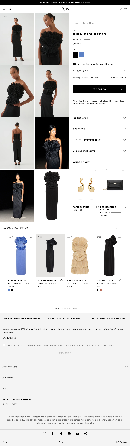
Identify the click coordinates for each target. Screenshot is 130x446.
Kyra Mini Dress (77, 280)
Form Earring (81, 207)
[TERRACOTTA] (101, 290)
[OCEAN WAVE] (81, 54)
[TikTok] (60, 433)
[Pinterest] (69, 433)
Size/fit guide (118, 77)
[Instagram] (44, 433)
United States (10, 404)
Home (75, 23)
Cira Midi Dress (106, 280)
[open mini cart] (125, 8)
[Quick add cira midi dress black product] (120, 280)
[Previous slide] (120, 162)
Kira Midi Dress (17, 280)
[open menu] (4, 8)
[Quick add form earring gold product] (97, 207)
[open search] (9, 8)
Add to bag (99, 89)
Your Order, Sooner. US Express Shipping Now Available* (65, 2)
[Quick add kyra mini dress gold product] (91, 280)
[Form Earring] (86, 185)
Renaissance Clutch (108, 208)
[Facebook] (52, 433)
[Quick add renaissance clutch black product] (125, 207)
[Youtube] (77, 433)
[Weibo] (85, 433)
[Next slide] (125, 162)
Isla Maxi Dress (47, 280)
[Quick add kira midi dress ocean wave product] (32, 280)
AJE (74, 30)
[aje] (65, 8)
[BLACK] (12, 290)
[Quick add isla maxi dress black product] (61, 280)
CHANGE (93, 77)
